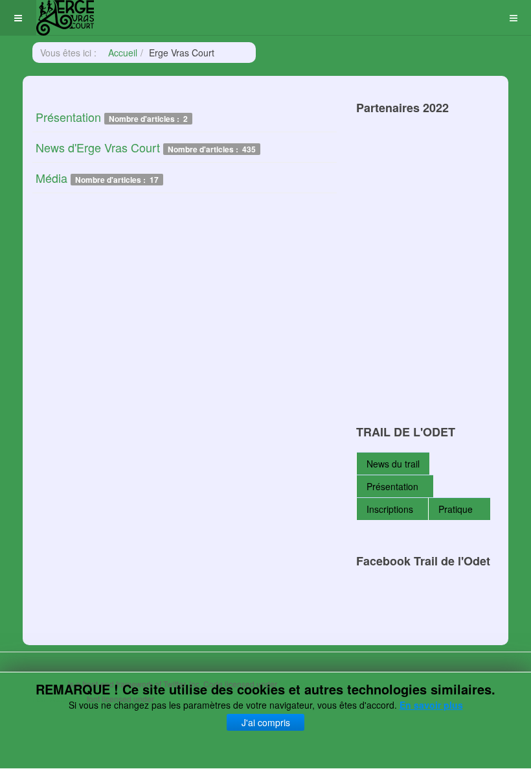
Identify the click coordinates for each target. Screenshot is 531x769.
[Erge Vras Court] (65, 18)
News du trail (393, 463)
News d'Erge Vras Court (98, 147)
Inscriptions (390, 509)
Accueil (122, 52)
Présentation (68, 116)
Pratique (456, 509)
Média (51, 177)
